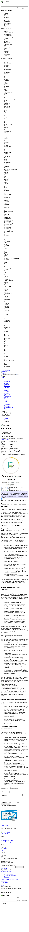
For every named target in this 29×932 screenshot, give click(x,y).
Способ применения (11, 500)
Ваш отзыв (5, 800)
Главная (6, 418)
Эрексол (3, 850)
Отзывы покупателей (10, 875)
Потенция (6, 393)
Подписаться (20, 867)
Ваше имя (4, 795)
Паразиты (6, 384)
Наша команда (5, 882)
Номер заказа (5, 792)
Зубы (5, 401)
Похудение (7, 381)
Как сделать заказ (5, 368)
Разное (6, 408)
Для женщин (7, 396)
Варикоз (6, 390)
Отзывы (24, 500)
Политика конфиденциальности (9, 879)
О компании (4, 881)
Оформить (3, 903)
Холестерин (7, 406)
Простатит (7, 386)
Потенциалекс (5, 439)
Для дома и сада (8, 407)
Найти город (20, 8)
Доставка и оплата (6, 370)
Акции (2, 377)
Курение (6, 397)
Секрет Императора (6, 842)
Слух (5, 403)
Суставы (6, 387)
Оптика (3, 885)
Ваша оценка (4, 802)
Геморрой (6, 391)
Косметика (7, 398)
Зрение (6, 400)
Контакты (6, 877)
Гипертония (7, 404)
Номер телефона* (22, 900)
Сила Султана (4, 833)
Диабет (6, 383)
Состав (19, 500)
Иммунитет (7, 394)
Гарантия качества (6, 884)
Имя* (18, 897)
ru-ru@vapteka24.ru (6, 871)
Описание (3, 500)
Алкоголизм (7, 388)
